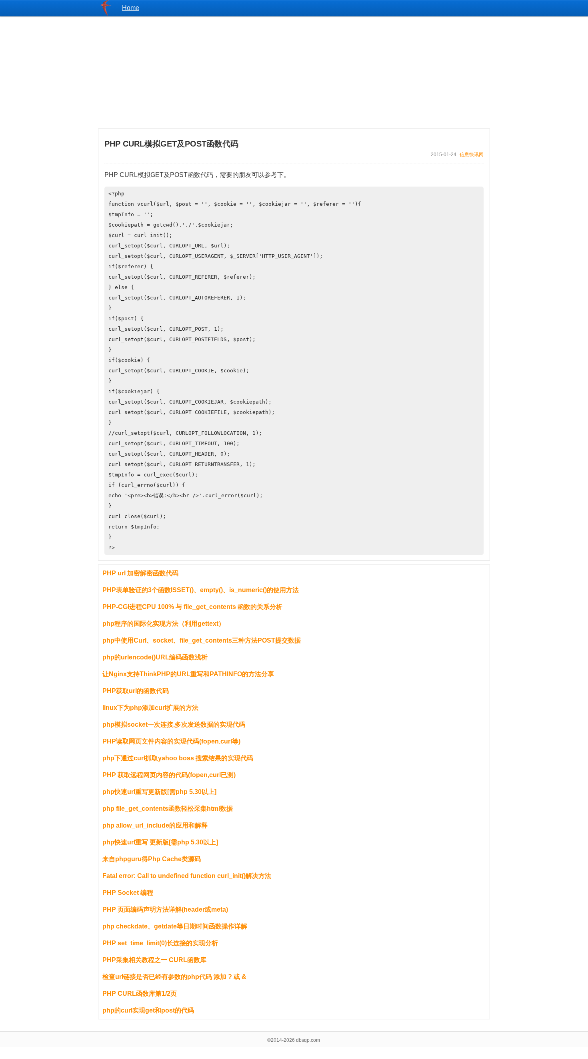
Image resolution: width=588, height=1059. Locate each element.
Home (130, 7)
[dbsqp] (106, 13)
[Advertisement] (294, 72)
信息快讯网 (472, 154)
